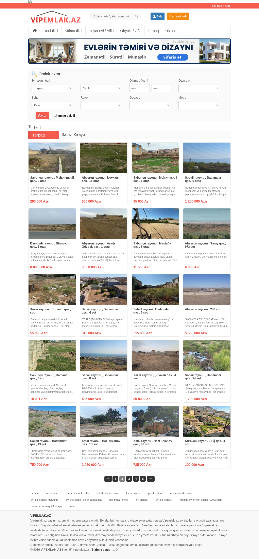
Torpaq (153, 31)
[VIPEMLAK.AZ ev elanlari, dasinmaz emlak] (55, 17)
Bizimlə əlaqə (221, 5)
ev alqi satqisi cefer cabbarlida (84, 499)
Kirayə (79, 134)
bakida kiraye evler (108, 493)
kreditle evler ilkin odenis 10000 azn (201, 499)
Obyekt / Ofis (130, 31)
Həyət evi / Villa (101, 31)
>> (151, 478)
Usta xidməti (175, 31)
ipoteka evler (155, 493)
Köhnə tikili (73, 31)
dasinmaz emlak (118, 499)
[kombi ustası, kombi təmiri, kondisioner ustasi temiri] (129, 1)
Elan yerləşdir (178, 16)
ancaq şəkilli (66, 115)
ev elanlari (52, 493)
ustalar (35, 493)
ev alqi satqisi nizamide (44, 499)
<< (108, 478)
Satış (66, 134)
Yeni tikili (51, 31)
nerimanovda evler (181, 493)
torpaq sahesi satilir (77, 493)
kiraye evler (133, 493)
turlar (72, 506)
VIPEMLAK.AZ (40, 515)
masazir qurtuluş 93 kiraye (46, 506)
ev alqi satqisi (164, 499)
